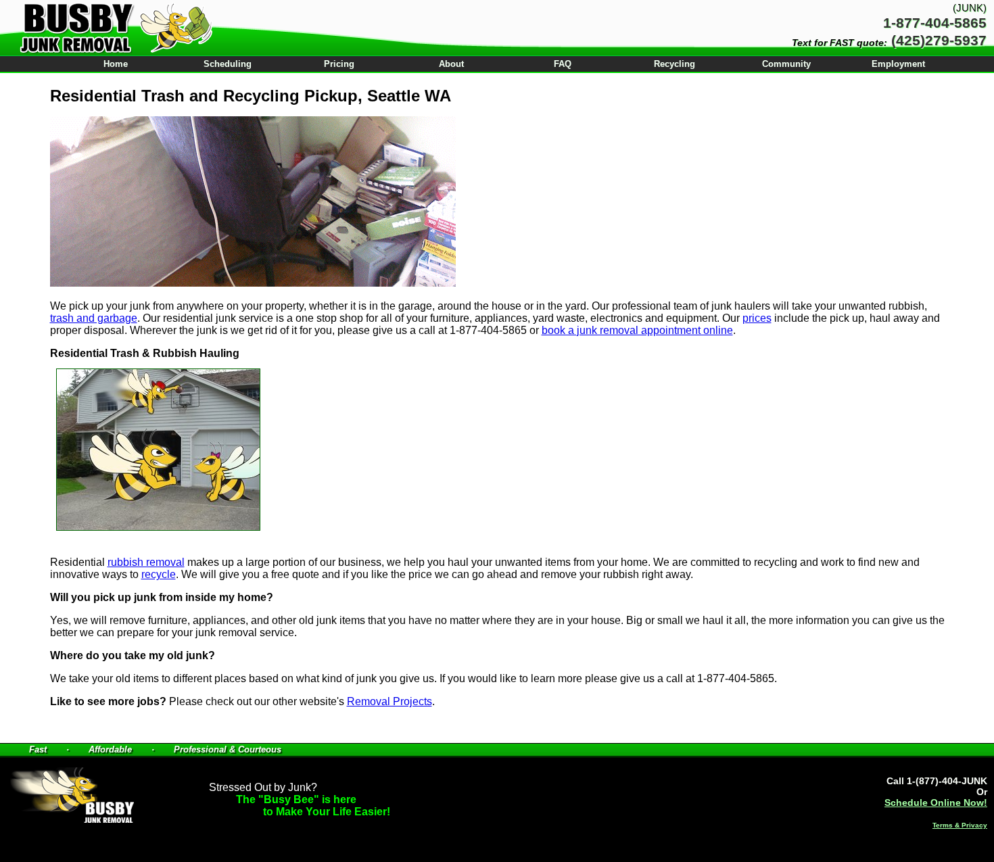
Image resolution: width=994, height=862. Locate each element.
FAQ (562, 64)
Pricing (339, 64)
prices (757, 318)
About (451, 64)
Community (786, 64)
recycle (158, 574)
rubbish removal (146, 562)
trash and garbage (93, 318)
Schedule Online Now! (935, 802)
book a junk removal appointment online (637, 330)
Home (115, 64)
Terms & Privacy (959, 825)
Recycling (674, 64)
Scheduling (228, 64)
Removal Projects (389, 701)
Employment (898, 64)
